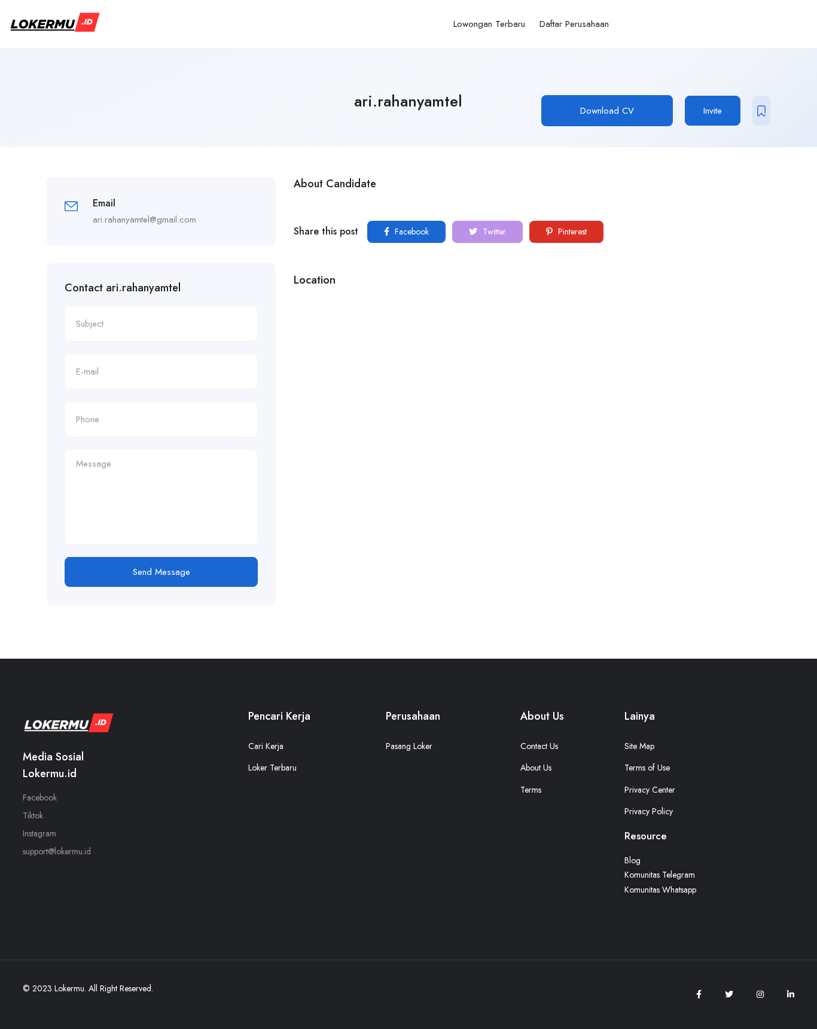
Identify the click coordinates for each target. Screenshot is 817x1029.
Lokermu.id (50, 773)
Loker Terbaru (272, 768)
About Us (535, 768)
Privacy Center (649, 790)
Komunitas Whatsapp (660, 890)
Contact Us (539, 746)
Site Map (639, 746)
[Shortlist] (761, 111)
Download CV (607, 110)
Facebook (410, 232)
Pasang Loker (409, 746)
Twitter (493, 232)
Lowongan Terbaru (489, 24)
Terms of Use (647, 768)
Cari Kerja (265, 746)
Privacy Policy (648, 811)
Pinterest (571, 232)
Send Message (161, 572)
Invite (712, 110)
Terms (530, 790)
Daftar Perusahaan (574, 24)
